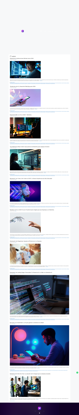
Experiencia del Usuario (42, 111)
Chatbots (26, 111)
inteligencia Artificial (13, 82)
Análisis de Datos (12, 111)
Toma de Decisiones (48, 83)
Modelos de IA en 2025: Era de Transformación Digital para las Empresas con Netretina (32, 209)
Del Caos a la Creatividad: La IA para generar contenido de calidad (27, 322)
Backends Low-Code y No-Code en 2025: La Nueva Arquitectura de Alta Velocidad (31, 178)
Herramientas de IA (53, 111)
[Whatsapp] (77, 373)
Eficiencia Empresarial (33, 111)
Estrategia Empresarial (37, 111)
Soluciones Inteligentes (43, 83)
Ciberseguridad (28, 111)
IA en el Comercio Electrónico (58, 111)
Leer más (41, 80)
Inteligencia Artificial (65, 370)
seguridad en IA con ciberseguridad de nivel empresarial (33, 83)
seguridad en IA (26, 83)
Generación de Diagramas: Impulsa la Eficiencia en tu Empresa (25, 241)
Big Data (24, 111)
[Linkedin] (39, 413)
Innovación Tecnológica (64, 111)
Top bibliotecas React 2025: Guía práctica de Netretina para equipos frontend (29, 146)
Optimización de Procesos (18, 83)
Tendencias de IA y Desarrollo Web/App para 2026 (22, 86)
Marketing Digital (13, 83)
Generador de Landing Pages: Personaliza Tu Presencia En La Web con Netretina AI (31, 272)
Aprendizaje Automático (16, 111)
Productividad (22, 83)
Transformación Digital (52, 83)
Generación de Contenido (48, 111)
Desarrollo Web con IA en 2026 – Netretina (20, 114)
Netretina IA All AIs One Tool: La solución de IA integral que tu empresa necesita (30, 373)
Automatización (21, 111)
